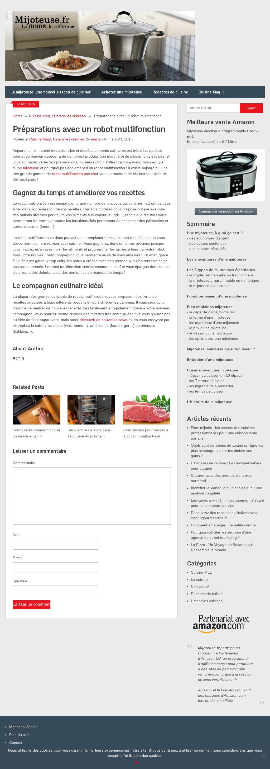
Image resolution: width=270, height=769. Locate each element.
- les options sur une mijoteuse (212, 338)
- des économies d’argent (208, 238)
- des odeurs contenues (206, 243)
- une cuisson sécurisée (206, 249)
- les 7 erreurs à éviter (205, 381)
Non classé (200, 586)
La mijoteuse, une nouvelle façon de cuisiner (51, 92)
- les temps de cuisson (205, 391)
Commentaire (24, 463)
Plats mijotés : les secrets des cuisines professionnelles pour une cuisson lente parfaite (224, 433)
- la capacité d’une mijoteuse (211, 312)
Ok (136, 762)
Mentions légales (23, 727)
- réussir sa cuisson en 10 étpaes (214, 375)
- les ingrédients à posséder (210, 386)
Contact (15, 742)
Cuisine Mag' (40, 116)
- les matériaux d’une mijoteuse (213, 322)
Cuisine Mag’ (211, 92)
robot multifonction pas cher (75, 174)
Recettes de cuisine (170, 92)
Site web (20, 581)
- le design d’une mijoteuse (209, 333)
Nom (17, 534)
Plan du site (19, 735)
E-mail (18, 558)
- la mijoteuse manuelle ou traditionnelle (220, 275)
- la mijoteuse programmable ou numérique (223, 280)
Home (18, 116)
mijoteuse (31, 168)
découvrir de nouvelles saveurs (106, 320)
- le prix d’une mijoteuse (207, 328)
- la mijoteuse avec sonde (208, 286)
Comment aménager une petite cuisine (223, 525)
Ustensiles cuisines (70, 116)
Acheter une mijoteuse (121, 92)
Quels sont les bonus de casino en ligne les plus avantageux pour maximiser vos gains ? (227, 450)
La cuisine (199, 579)
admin (96, 139)
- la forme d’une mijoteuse (208, 317)
